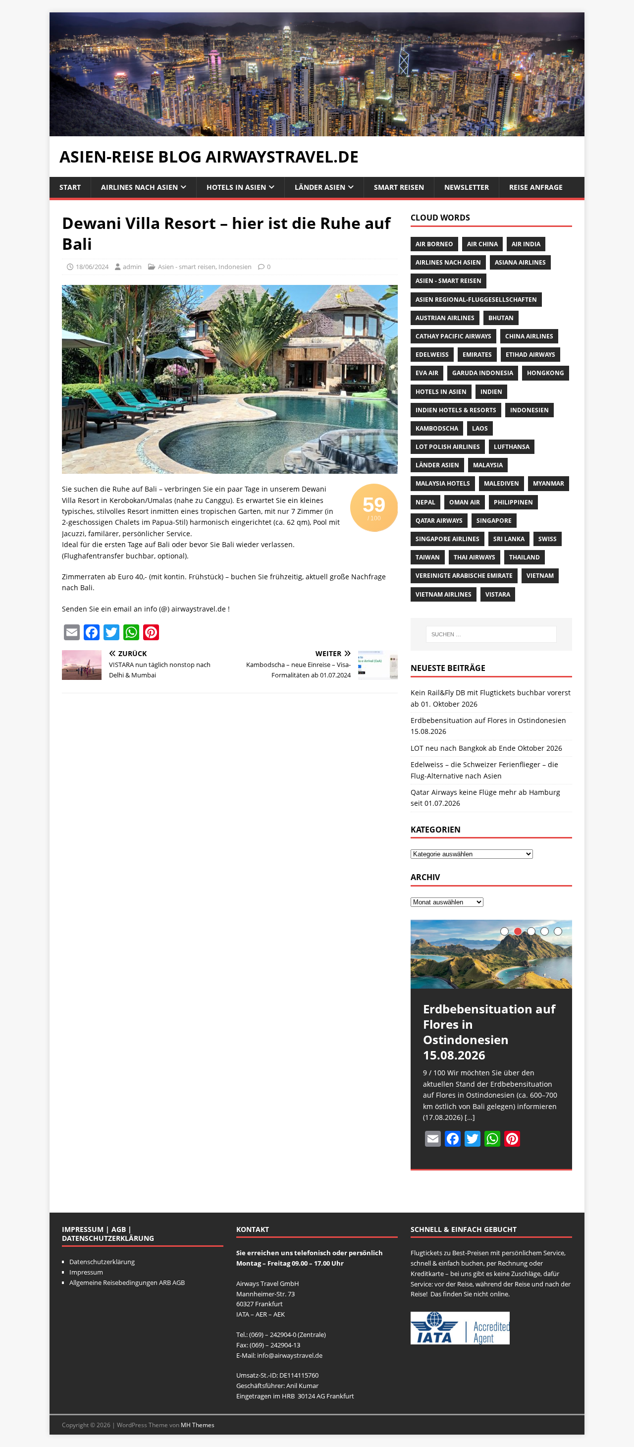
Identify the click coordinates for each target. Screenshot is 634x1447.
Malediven (501, 483)
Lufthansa (511, 447)
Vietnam (540, 575)
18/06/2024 (92, 266)
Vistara (497, 594)
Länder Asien (320, 187)
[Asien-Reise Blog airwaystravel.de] (317, 130)
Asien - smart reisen (186, 266)
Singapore (494, 520)
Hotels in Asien (236, 187)
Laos (480, 428)
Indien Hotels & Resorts (456, 410)
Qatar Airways (439, 520)
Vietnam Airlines (444, 594)
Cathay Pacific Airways (453, 336)
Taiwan (428, 557)
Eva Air (427, 373)
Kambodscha (437, 428)
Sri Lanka (509, 539)
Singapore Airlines (447, 539)
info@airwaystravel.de (289, 1355)
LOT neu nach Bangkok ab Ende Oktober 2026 (486, 748)
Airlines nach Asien (139, 187)
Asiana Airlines (520, 262)
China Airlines (529, 336)
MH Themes (197, 1425)
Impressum (86, 1272)
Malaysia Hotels (443, 483)
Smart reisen (399, 187)
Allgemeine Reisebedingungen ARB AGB (127, 1282)
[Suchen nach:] (491, 634)
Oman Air (464, 502)
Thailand (524, 557)
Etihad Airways (530, 354)
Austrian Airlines (445, 318)
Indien (491, 392)
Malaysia (488, 465)
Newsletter (466, 187)
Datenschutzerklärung (102, 1261)
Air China (482, 244)
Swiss (547, 539)
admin (132, 266)
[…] (470, 1117)
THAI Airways (474, 557)
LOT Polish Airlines (448, 447)
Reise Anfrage (536, 187)
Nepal (425, 502)
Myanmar (548, 483)
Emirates (477, 354)
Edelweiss (432, 354)
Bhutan (501, 318)
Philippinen (513, 502)
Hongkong (545, 373)
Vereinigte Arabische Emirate (464, 575)
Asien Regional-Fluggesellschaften (476, 299)
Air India (526, 244)
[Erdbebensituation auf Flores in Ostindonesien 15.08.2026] (491, 954)
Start (70, 187)
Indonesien (235, 266)
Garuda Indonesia (482, 373)
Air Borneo (434, 244)
